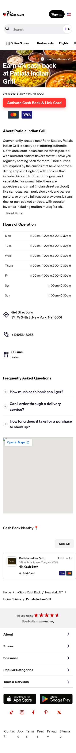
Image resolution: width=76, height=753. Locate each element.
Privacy (51, 733)
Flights (63, 43)
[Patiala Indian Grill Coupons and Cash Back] (39, 566)
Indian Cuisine (12, 599)
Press (40, 733)
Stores (8, 646)
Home (7, 592)
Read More (14, 213)
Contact (9, 733)
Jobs (20, 733)
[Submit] (7, 29)
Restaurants (45, 43)
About (8, 634)
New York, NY (54, 592)
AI (69, 29)
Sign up (56, 14)
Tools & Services (16, 681)
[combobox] (38, 29)
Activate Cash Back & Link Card (34, 102)
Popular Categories (18, 670)
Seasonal (10, 658)
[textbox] (69, 14)
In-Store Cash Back (28, 592)
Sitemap (65, 733)
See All (64, 543)
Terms (30, 733)
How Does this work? (58, 59)
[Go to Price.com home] (13, 14)
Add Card (29, 573)
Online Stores (20, 43)
